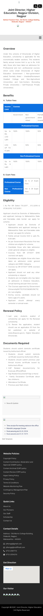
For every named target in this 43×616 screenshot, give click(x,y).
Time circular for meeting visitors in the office (23, 424)
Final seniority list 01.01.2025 (17, 433)
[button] (40, 37)
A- (40, 6)
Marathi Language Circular (16, 427)
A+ (36, 6)
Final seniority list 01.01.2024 (17, 430)
